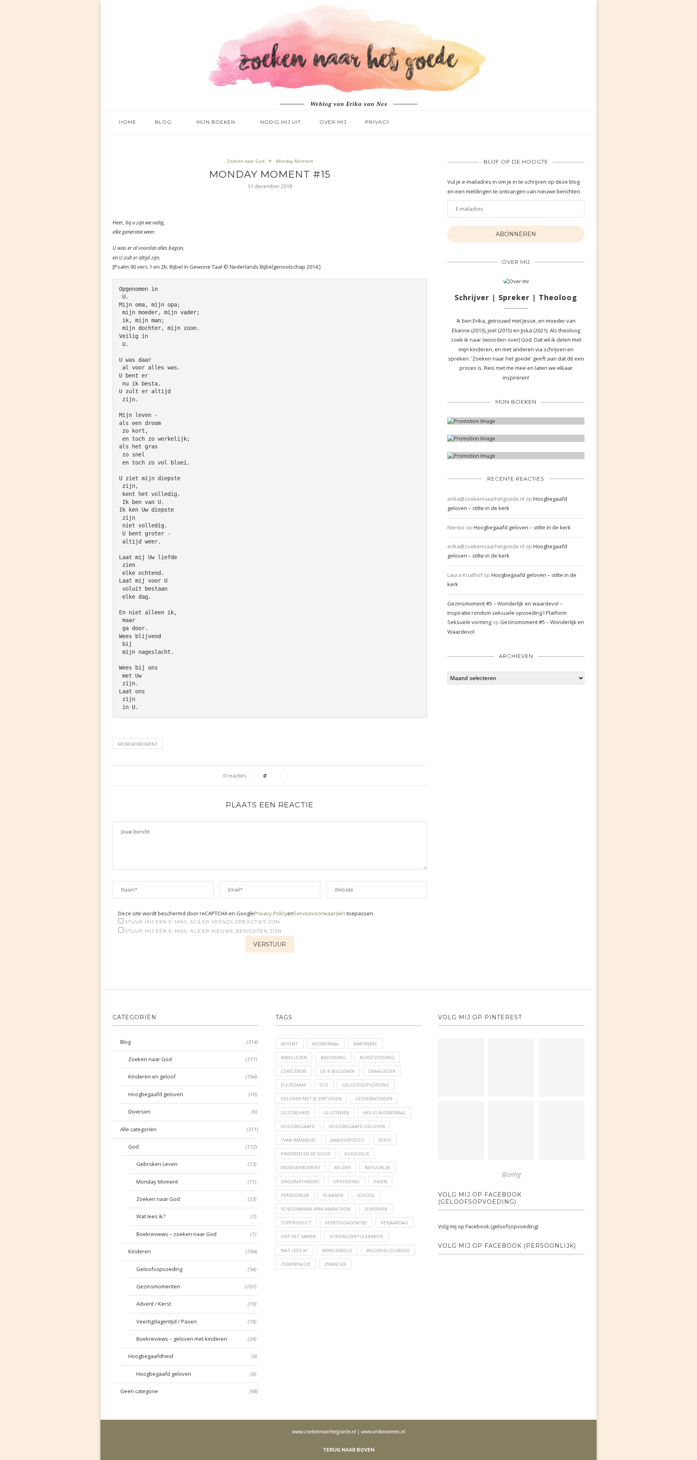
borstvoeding (377, 1057)
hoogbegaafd (298, 1126)
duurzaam (293, 1085)
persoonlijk (295, 1195)
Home (127, 122)
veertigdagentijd (346, 1222)
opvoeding (346, 1181)
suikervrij (375, 1209)
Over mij (332, 122)
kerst (385, 1140)
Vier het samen (298, 1236)
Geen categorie (189, 1391)
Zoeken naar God (246, 161)
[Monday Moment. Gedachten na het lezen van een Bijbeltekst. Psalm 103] (511, 1130)
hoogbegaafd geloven (357, 1126)
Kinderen (192, 1251)
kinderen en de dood (306, 1154)
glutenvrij (336, 1113)
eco (323, 1085)
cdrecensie (294, 1071)
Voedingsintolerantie (356, 1236)
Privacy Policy (270, 913)
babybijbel (365, 1044)
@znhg (511, 1174)
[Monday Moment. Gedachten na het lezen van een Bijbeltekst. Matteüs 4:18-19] (461, 1130)
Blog (163, 122)
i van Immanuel (299, 1140)
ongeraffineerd (300, 1181)
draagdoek (382, 1071)
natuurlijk (377, 1167)
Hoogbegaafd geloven (192, 1094)
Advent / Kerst (196, 1303)
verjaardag (394, 1222)
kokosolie (356, 1154)
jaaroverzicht (347, 1140)
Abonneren (516, 234)
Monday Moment (294, 161)
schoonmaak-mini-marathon (316, 1209)
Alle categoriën (189, 1129)
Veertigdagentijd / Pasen (196, 1321)
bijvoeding (333, 1057)
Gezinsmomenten (196, 1286)
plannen (333, 1195)
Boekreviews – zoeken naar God (196, 1234)
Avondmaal (326, 1044)
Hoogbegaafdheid (192, 1356)
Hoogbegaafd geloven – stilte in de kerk (522, 527)
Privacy (377, 122)
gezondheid (295, 1113)
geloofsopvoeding (365, 1085)
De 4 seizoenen (337, 1071)
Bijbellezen (294, 1057)
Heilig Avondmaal (384, 1113)
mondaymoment (138, 744)
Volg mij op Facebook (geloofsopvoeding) (480, 1198)
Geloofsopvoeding (196, 1269)
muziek (342, 1167)
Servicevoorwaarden (319, 913)
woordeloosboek (388, 1250)
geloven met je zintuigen (311, 1098)
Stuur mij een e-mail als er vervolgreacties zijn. (203, 922)
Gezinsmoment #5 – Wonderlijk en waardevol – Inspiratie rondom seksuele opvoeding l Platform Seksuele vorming (507, 613)
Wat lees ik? (196, 1216)
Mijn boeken (215, 122)
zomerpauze (296, 1264)
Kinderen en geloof (192, 1076)
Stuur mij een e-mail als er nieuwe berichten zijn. (204, 931)
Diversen (192, 1111)
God (192, 1146)
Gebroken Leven (196, 1164)
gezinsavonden (373, 1098)
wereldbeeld (337, 1250)
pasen (380, 1181)
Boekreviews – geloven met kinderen (196, 1338)
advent (289, 1044)
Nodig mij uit (280, 122)
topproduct (296, 1222)
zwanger (335, 1264)
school (366, 1195)
